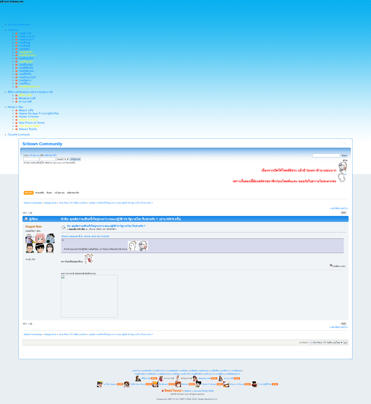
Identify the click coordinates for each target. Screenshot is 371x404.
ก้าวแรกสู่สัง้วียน (264, 384)
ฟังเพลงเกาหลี (26, 98)
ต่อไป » (344, 208)
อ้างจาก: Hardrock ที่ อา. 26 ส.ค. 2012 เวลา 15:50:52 (85, 236)
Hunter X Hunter (28, 116)
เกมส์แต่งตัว (147, 371)
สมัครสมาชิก (50, 155)
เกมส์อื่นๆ (23, 83)
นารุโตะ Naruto (110, 384)
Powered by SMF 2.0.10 (167, 399)
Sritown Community (42, 143)
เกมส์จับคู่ (23, 42)
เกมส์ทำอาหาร (160, 371)
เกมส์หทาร (24, 80)
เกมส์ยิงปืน (24, 73)
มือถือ (211, 391)
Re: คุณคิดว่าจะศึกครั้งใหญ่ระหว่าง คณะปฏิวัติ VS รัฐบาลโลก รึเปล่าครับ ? (106, 226)
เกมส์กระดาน (26, 36)
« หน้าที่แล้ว (335, 208)
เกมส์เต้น (23, 48)
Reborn (185, 384)
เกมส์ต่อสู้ (23, 45)
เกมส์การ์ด (24, 33)
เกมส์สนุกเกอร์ (26, 77)
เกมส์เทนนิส (25, 58)
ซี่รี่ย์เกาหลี (146, 378)
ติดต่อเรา (188, 391)
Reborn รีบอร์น (27, 129)
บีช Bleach (163, 384)
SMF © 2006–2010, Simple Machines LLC (198, 399)
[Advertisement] (70, 12)
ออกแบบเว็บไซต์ (200, 391)
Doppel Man (34, 226)
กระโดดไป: (303, 343)
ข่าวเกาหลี (24, 101)
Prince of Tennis (237, 384)
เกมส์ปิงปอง (25, 64)
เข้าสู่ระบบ (34, 155)
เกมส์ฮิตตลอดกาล (232, 374)
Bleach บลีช (25, 110)
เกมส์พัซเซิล (25, 67)
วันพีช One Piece (138, 384)
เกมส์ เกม (136, 371)
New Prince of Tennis (31, 122)
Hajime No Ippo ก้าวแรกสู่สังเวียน (38, 113)
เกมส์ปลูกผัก (173, 371)
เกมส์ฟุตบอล (25, 70)
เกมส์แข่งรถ (25, 39)
